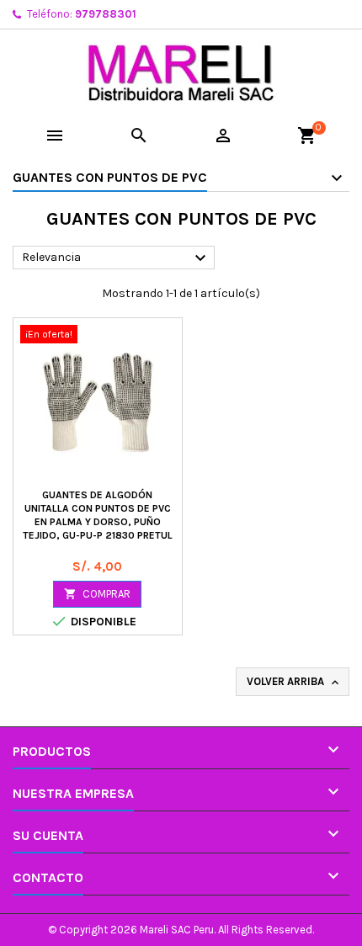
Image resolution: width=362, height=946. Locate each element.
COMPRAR (97, 593)
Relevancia (116, 258)
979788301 (105, 14)
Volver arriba (294, 682)
